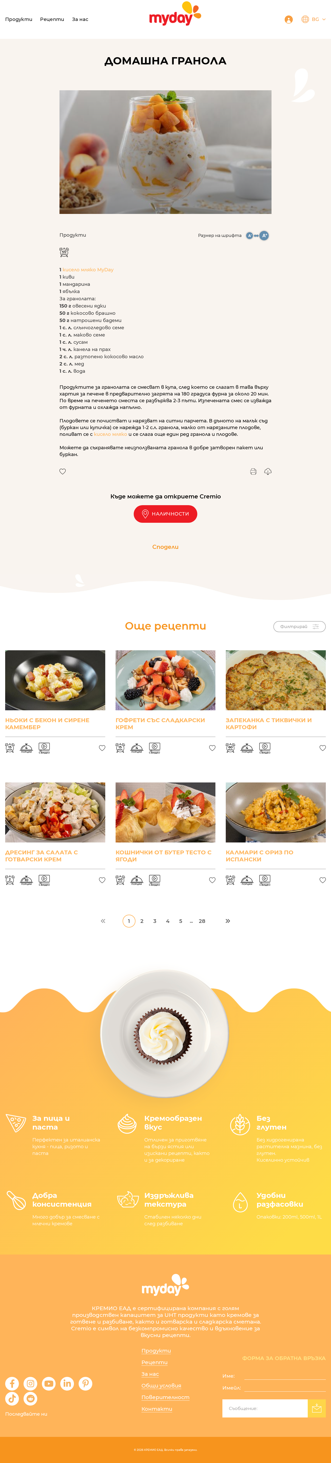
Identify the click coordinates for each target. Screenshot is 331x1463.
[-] (250, 235)
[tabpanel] (165, 152)
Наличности (170, 514)
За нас (80, 19)
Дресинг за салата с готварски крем (41, 856)
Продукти (18, 19)
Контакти (156, 1409)
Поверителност (165, 1397)
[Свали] (268, 471)
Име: (228, 1376)
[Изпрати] (317, 1408)
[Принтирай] (253, 471)
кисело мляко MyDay (88, 270)
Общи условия (161, 1386)
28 (202, 921)
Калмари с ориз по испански (260, 856)
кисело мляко (110, 434)
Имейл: (231, 1388)
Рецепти (154, 1362)
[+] (264, 235)
